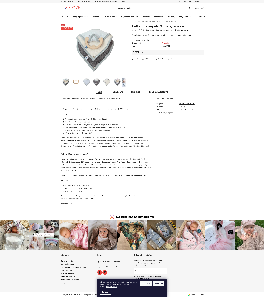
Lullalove (184, 30)
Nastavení (105, 292)
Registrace (198, 1)
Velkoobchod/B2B (67, 273)
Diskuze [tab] (135, 92)
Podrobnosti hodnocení (164, 30)
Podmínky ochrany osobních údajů (106, 2)
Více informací (111, 287)
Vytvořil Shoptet (197, 295)
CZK (176, 1)
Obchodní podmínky (83, 2)
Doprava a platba (67, 270)
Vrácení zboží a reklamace (70, 280)
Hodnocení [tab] (116, 92)
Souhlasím (159, 283)
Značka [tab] (158, 92)
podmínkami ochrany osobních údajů (148, 277)
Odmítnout (146, 283)
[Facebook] (99, 272)
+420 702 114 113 (109, 266)
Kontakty (64, 283)
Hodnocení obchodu (68, 277)
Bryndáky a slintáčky (187, 104)
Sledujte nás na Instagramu (135, 217)
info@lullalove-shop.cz (111, 262)
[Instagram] (104, 272)
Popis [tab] (99, 92)
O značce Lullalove (67, 2)
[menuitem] (64, 16)
